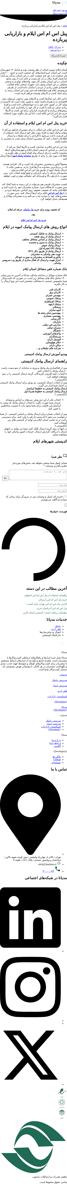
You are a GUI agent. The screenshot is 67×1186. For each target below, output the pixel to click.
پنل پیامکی (28, 209)
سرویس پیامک (59, 680)
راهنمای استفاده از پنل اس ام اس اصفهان (45, 595)
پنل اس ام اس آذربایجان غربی (51, 608)
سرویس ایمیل (60, 685)
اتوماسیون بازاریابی (57, 696)
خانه (65, 25)
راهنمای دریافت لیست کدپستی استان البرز (45, 612)
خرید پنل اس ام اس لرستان (52, 599)
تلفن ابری (62, 691)
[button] (33, 674)
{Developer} (60, 701)
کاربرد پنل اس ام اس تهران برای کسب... (46, 604)
